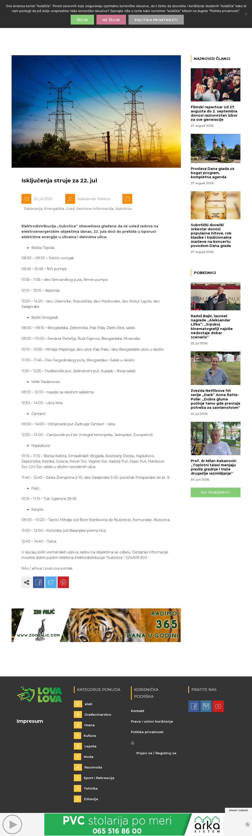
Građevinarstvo (94, 714)
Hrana (86, 725)
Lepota (86, 746)
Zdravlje (87, 799)
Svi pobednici (215, 492)
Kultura (86, 735)
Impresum (29, 721)
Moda (85, 756)
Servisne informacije (95, 208)
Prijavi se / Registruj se (156, 753)
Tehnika (87, 788)
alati (84, 704)
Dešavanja (33, 208)
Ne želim (111, 20)
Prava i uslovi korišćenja (152, 721)
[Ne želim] (245, 14)
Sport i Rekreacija (95, 778)
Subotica (123, 208)
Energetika (54, 208)
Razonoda (89, 767)
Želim (82, 20)
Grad (70, 208)
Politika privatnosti (147, 732)
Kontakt (137, 711)
